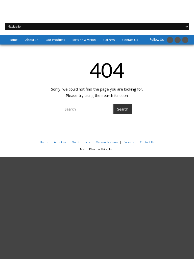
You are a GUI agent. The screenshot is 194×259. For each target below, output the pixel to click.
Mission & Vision (84, 40)
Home (13, 40)
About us (31, 40)
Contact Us (130, 40)
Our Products (55, 40)
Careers (109, 40)
